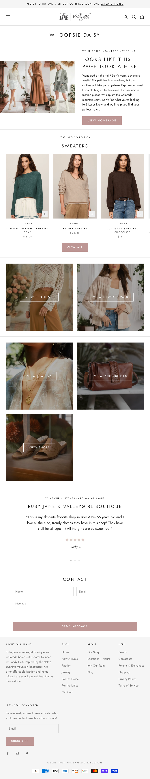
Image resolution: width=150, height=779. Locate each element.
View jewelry (39, 376)
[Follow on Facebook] (8, 753)
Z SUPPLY (27, 223)
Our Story (93, 652)
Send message (75, 626)
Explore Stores (112, 3)
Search (123, 652)
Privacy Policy (127, 679)
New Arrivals (70, 659)
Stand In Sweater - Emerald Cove (27, 230)
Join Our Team (96, 665)
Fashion (66, 665)
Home (65, 652)
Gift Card (67, 692)
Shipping (124, 672)
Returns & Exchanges (131, 665)
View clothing (39, 297)
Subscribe (20, 741)
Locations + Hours (98, 659)
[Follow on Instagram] (17, 753)
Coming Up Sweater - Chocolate (122, 230)
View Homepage (102, 121)
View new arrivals (110, 297)
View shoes (39, 447)
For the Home (70, 679)
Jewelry (66, 672)
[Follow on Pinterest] (27, 753)
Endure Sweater (75, 228)
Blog (90, 672)
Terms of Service (128, 685)
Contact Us (125, 659)
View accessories (110, 376)
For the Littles (70, 685)
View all (75, 247)
